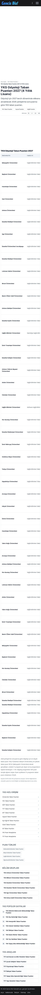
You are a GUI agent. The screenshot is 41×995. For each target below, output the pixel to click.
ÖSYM (22, 781)
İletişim (16, 992)
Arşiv (2, 992)
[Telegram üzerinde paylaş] (39, 113)
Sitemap (23, 992)
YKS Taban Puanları (13, 82)
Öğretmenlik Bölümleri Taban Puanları (13, 860)
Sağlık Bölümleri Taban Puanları (11, 856)
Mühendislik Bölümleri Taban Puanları (13, 849)
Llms (28, 992)
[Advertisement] (20, 28)
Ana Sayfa (3, 82)
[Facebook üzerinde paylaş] (32, 113)
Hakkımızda (9, 992)
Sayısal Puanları (19, 109)
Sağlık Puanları (31, 109)
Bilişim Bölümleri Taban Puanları (12, 853)
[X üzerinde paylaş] (28, 113)
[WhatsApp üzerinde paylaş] (35, 113)
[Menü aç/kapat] (37, 3)
